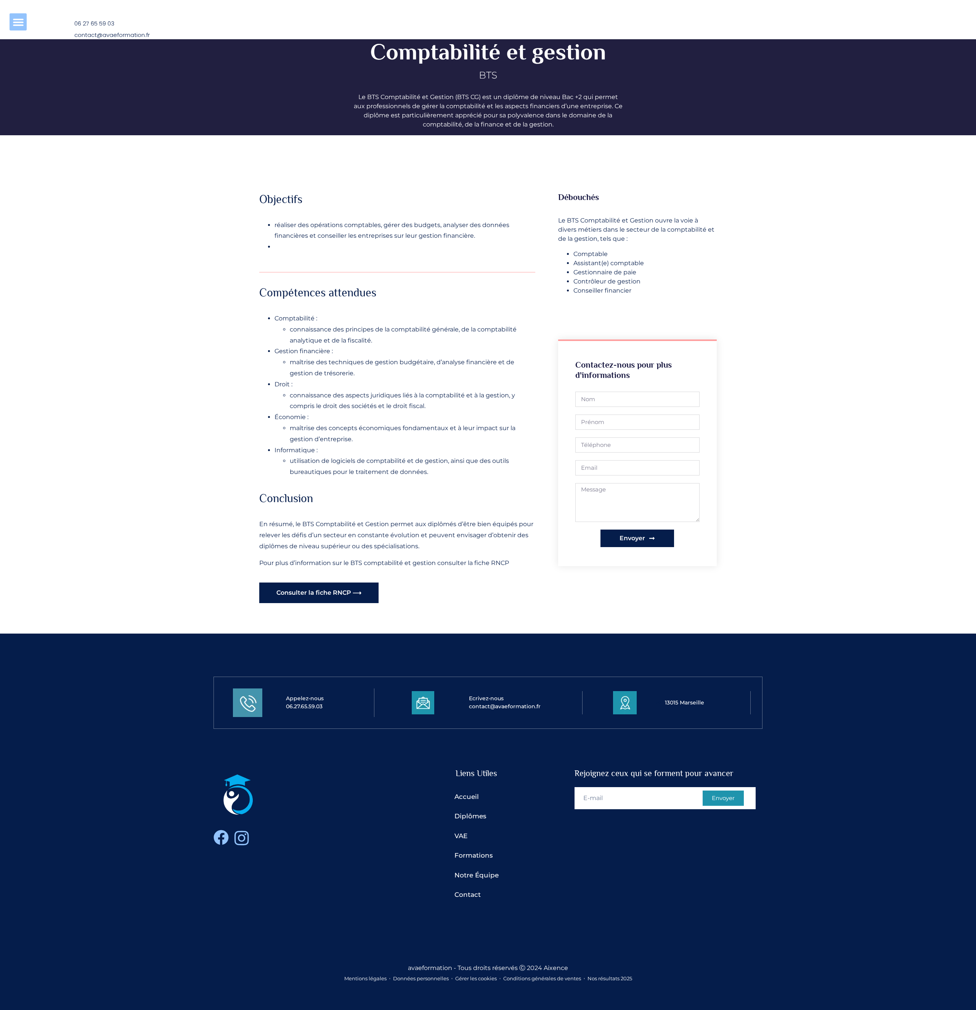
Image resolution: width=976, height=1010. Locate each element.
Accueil (466, 796)
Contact (467, 894)
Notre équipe (476, 875)
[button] (18, 21)
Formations (473, 855)
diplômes (470, 816)
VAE (460, 836)
